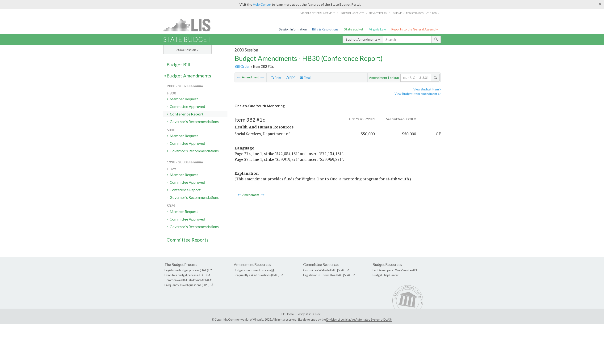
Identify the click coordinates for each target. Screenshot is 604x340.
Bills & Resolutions (325, 29)
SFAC (341, 270)
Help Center (262, 4)
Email (307, 78)
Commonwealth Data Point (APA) (186, 280)
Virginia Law (377, 29)
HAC (333, 270)
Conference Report (187, 114)
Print (277, 78)
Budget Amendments (362, 39)
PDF (292, 78)
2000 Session (186, 50)
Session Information (293, 29)
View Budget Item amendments (417, 94)
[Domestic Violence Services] (262, 77)
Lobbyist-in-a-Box (308, 314)
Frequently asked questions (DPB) (187, 285)
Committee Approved (187, 106)
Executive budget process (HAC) (185, 275)
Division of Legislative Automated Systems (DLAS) (359, 319)
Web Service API (406, 270)
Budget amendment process (252, 270)
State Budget (353, 29)
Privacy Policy (378, 13)
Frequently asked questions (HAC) (256, 275)
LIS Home (287, 314)
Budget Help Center (385, 275)
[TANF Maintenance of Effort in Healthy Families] (239, 77)
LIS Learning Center (352, 13)
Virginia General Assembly (318, 13)
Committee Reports (188, 239)
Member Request (184, 99)
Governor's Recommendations (194, 121)
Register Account (417, 13)
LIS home (396, 13)
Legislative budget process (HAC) (186, 270)
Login (435, 13)
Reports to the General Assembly (414, 29)
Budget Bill (178, 64)
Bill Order (242, 66)
